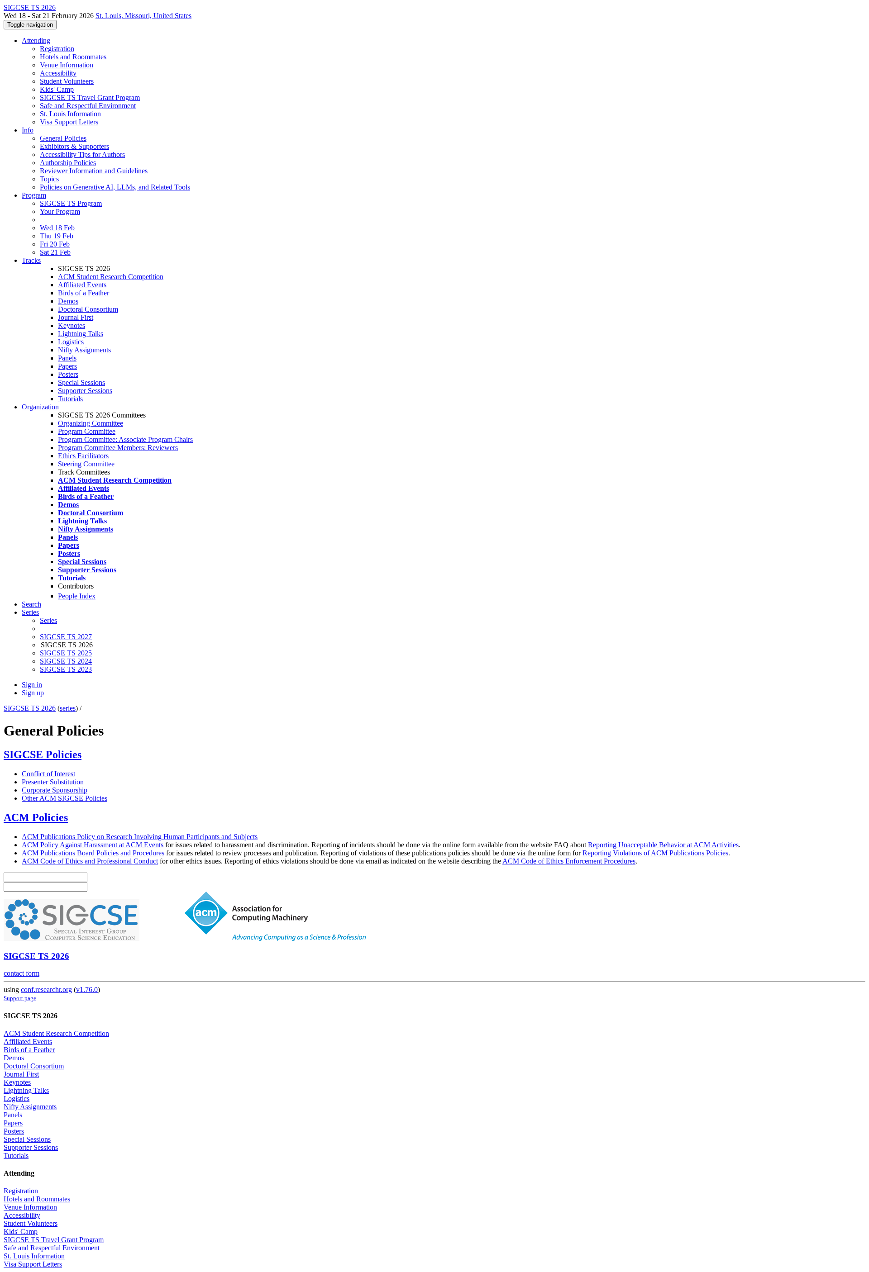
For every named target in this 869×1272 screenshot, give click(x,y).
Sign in (32, 684)
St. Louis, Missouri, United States (143, 15)
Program (34, 195)
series (68, 708)
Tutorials (70, 399)
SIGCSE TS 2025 (66, 653)
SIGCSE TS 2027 (66, 637)
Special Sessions (81, 382)
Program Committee (86, 431)
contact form (21, 973)
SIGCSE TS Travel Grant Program (90, 97)
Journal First (75, 317)
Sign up (33, 693)
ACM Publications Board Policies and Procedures (93, 853)
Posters (68, 374)
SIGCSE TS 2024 (66, 661)
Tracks (31, 260)
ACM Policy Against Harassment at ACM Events (92, 845)
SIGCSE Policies (42, 754)
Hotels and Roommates (73, 57)
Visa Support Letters (69, 122)
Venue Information (66, 65)
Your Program (60, 211)
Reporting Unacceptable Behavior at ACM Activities (663, 845)
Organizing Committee (90, 423)
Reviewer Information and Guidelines (94, 171)
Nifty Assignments (84, 350)
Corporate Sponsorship (54, 790)
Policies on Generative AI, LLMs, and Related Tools (115, 187)
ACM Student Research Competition (110, 276)
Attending (36, 40)
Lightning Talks (80, 333)
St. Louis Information (70, 114)
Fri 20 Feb (55, 244)
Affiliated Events (82, 285)
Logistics (71, 342)
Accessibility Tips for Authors (82, 154)
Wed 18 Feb (57, 228)
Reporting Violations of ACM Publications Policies (655, 853)
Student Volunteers (67, 81)
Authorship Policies (68, 162)
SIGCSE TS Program (71, 203)
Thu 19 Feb (56, 236)
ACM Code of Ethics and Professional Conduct (90, 861)
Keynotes (71, 325)
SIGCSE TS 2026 (30, 708)
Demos (68, 301)
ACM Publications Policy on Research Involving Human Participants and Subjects (140, 836)
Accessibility (58, 73)
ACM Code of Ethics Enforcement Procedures (568, 861)
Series (48, 620)
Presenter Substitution (53, 782)
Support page (20, 998)
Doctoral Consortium (88, 309)
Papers (67, 366)
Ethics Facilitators (83, 456)
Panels (67, 358)
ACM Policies (36, 817)
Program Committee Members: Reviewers (118, 447)
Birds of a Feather (83, 293)
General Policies (63, 138)
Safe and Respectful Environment (88, 105)
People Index (76, 596)
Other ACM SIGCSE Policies (64, 798)
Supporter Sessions (85, 390)
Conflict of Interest (48, 774)
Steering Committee (86, 464)
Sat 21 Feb (55, 252)
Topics (49, 179)
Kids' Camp (57, 89)
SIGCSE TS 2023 (66, 669)
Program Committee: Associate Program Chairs (125, 439)
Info (27, 130)
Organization (40, 407)
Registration (57, 48)
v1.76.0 (87, 989)
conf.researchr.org (46, 989)
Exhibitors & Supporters (74, 146)
